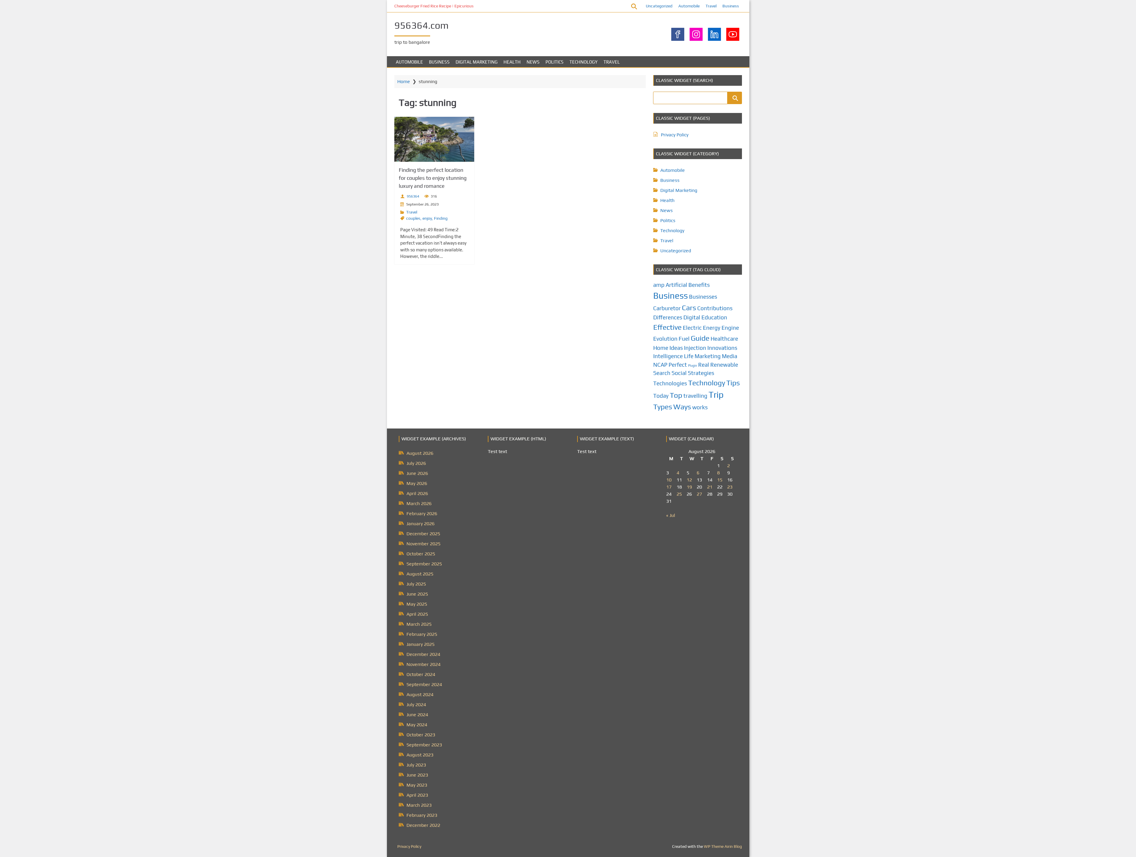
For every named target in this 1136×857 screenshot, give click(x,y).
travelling (695, 395)
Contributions (714, 308)
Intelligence (668, 356)
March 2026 (419, 503)
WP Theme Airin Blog (723, 846)
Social (679, 373)
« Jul (670, 515)
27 (699, 494)
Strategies (701, 373)
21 (709, 487)
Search (661, 373)
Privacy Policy (674, 135)
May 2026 (416, 483)
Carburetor (667, 308)
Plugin (692, 365)
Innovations (722, 348)
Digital (691, 317)
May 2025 (416, 604)
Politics (555, 61)
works (700, 407)
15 (719, 480)
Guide (700, 338)
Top (676, 395)
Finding (441, 218)
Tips (733, 383)
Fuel (684, 338)
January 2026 (420, 523)
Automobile (689, 6)
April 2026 (417, 493)
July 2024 (416, 704)
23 (729, 487)
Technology (583, 61)
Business (730, 6)
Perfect (678, 364)
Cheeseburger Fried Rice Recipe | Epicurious (434, 6)
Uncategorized (659, 6)
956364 (413, 196)
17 (669, 487)
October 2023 (420, 735)
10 (669, 480)
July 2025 (416, 584)
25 (679, 494)
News (533, 61)
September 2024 (424, 684)
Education (714, 317)
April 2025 (417, 614)
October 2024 (420, 674)
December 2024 (423, 654)
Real (703, 364)
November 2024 (423, 664)
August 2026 (419, 453)
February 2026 (421, 513)
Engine (730, 327)
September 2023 (424, 745)
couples (413, 218)
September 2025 (424, 564)
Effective (667, 327)
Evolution (665, 338)
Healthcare (724, 338)
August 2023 (419, 755)
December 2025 (423, 533)
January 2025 (420, 644)
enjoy (427, 218)
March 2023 (419, 805)
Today (661, 395)
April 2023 (417, 795)
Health (512, 61)
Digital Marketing (477, 61)
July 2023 (416, 765)
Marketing (708, 356)
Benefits (699, 285)
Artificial (676, 285)
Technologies (670, 383)
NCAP (660, 364)
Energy (711, 327)
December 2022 (423, 825)
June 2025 (417, 594)
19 (689, 487)
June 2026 (417, 473)
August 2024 (419, 694)
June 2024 (417, 714)
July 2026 (416, 463)
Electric (692, 327)
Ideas (676, 348)
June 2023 (417, 775)
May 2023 (416, 785)
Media (729, 356)
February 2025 (421, 634)
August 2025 (419, 574)
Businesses (703, 296)
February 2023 (421, 815)
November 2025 (423, 543)
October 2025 (420, 554)
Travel (711, 6)
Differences (667, 317)
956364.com (421, 25)
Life (688, 356)
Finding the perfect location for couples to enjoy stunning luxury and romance (433, 178)
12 (689, 480)
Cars (689, 307)
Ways (682, 406)
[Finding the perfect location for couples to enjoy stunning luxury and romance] (434, 139)
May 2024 (416, 724)
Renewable (724, 364)
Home (403, 81)
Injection (695, 348)
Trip (716, 395)
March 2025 (419, 624)
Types (662, 406)
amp (658, 285)
